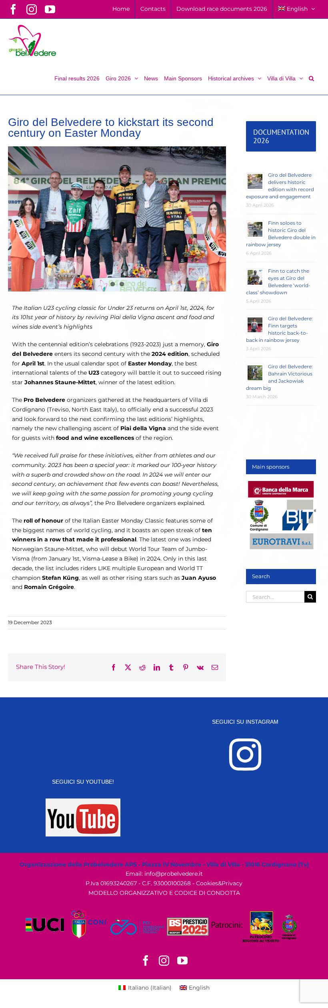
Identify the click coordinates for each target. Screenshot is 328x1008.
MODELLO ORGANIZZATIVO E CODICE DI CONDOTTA (164, 892)
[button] (311, 77)
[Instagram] (245, 754)
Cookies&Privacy (219, 883)
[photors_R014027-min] (117, 218)
